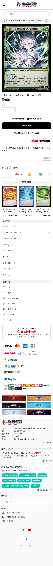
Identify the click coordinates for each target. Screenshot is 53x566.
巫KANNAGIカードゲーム (13, 233)
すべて (7, 174)
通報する (47, 159)
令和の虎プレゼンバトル (13, 263)
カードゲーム (8, 251)
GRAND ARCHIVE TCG (12, 239)
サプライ (6, 257)
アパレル (6, 275)
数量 (3, 106)
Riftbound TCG (9, 226)
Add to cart (26, 126)
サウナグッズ (8, 269)
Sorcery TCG (8, 245)
